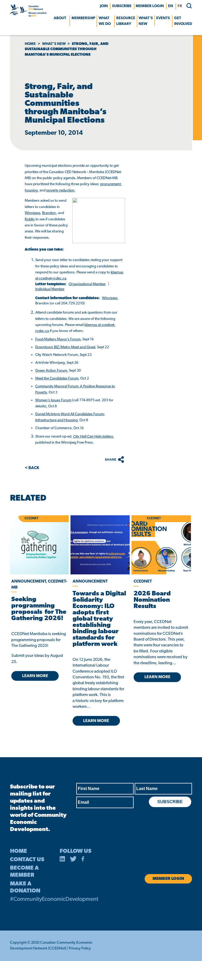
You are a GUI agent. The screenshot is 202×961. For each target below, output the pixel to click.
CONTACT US (27, 860)
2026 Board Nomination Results (152, 600)
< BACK (32, 468)
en (170, 6)
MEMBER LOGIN (150, 6)
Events (163, 18)
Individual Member (49, 289)
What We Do (105, 21)
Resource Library (125, 21)
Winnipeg (32, 213)
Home (30, 44)
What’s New (146, 21)
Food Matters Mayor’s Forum (57, 339)
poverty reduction (60, 191)
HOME (18, 851)
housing (31, 191)
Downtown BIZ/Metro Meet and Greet (65, 347)
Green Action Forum (51, 371)
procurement (110, 184)
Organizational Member (87, 284)
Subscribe (122, 6)
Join (104, 6)
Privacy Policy (80, 948)
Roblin (30, 219)
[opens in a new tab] (100, 544)
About (60, 18)
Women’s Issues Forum (53, 400)
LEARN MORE (35, 676)
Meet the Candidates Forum (56, 379)
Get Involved (183, 21)
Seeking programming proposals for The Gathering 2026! (38, 609)
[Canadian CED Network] (28, 15)
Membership (83, 18)
